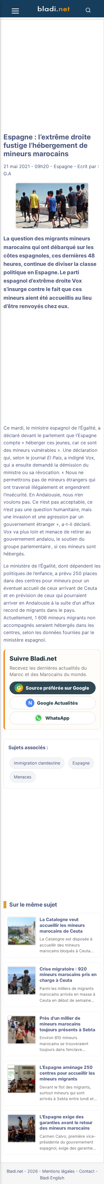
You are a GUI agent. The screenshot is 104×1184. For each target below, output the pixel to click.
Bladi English (52, 1177)
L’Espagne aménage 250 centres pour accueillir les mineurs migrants (67, 1073)
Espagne (63, 166)
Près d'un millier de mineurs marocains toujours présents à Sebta (67, 1023)
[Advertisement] (52, 76)
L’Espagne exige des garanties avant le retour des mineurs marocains (66, 1122)
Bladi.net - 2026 (22, 1171)
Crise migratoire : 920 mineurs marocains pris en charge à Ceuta (68, 974)
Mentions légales (58, 1171)
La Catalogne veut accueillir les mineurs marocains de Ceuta (62, 925)
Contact (86, 1171)
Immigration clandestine (37, 763)
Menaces (22, 776)
